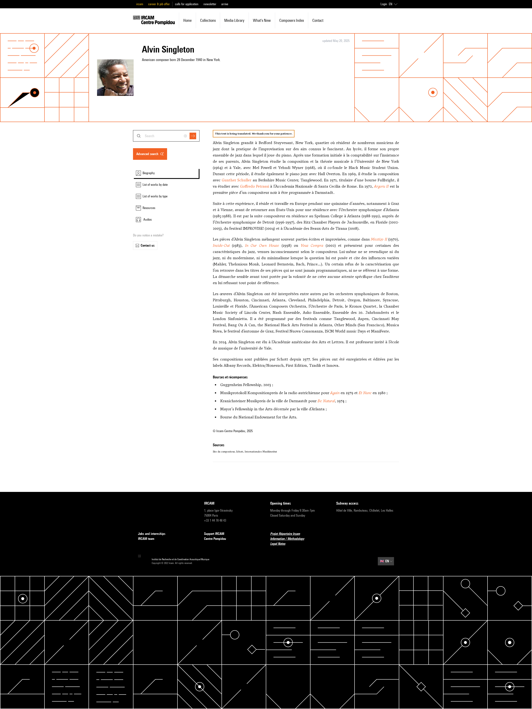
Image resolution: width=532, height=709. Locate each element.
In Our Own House (262, 245)
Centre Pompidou (215, 539)
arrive (224, 4)
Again (335, 392)
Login (384, 4)
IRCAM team (146, 539)
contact (317, 20)
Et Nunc (365, 392)
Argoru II (381, 186)
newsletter (209, 4)
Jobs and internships (151, 534)
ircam (139, 4)
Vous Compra (312, 245)
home (187, 20)
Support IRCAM (214, 534)
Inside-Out (221, 245)
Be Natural (326, 400)
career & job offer (159, 4)
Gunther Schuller (236, 180)
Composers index (291, 20)
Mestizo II (379, 239)
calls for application (186, 4)
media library (234, 20)
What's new (262, 20)
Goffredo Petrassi (254, 186)
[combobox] (166, 136)
